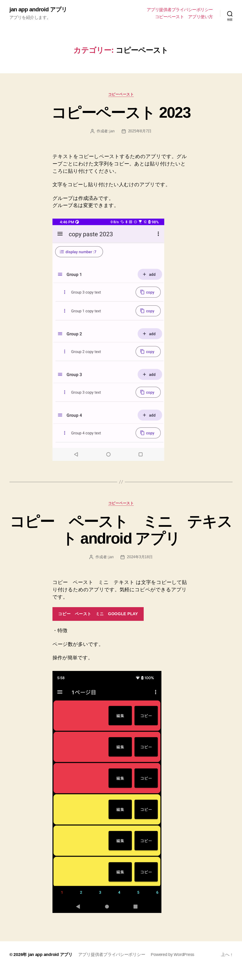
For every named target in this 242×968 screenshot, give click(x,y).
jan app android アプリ (38, 9)
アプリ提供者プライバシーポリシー (180, 9)
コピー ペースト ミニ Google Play (98, 614)
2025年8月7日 (140, 131)
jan (111, 131)
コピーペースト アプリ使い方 (184, 16)
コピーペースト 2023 (121, 112)
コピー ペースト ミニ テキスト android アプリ (121, 530)
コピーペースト (121, 94)
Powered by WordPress (172, 954)
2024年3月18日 (139, 557)
